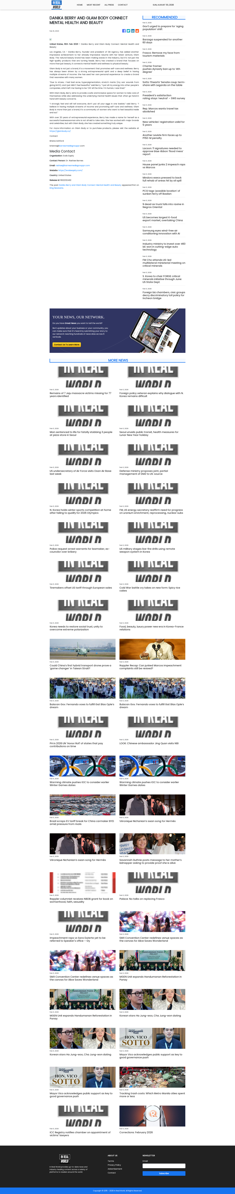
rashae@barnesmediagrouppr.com (73, 165)
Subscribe (164, 1173)
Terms (111, 1161)
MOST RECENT (93, 4)
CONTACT (123, 4)
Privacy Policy (114, 1165)
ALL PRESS (109, 4)
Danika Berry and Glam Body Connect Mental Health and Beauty (90, 185)
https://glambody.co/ (60, 131)
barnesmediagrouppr (69, 145)
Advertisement (115, 1168)
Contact (112, 1172)
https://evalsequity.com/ (70, 170)
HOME (80, 4)
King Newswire (56, 188)
